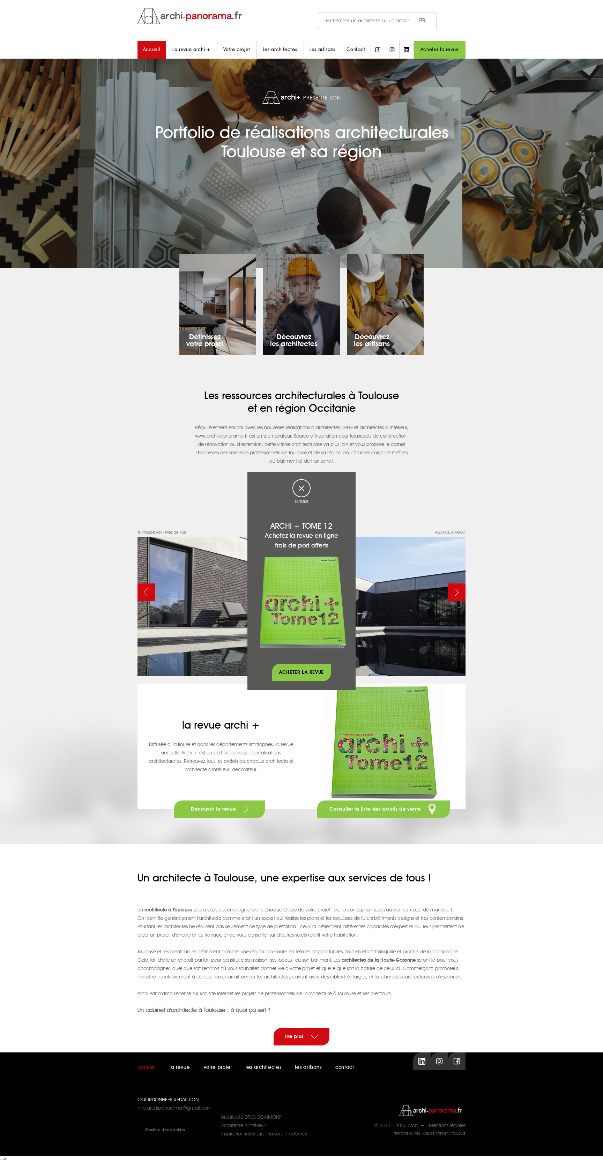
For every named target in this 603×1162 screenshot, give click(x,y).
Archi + (416, 1125)
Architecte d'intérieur (243, 1125)
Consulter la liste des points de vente (375, 809)
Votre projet (236, 49)
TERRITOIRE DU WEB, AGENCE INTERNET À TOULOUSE (430, 1133)
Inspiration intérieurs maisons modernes (264, 1134)
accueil (146, 1067)
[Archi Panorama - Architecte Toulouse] (301, 15)
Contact (356, 49)
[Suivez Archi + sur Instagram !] (392, 50)
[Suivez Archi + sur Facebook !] (378, 50)
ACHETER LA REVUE (301, 672)
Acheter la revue (439, 49)
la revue (180, 1067)
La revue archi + (191, 49)
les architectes (264, 1067)
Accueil (152, 49)
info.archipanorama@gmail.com (174, 1108)
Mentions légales (447, 1125)
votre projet (218, 1067)
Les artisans (322, 49)
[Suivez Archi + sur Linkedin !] (407, 50)
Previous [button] (146, 592)
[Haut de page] (591, 1150)
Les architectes (280, 49)
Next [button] (457, 592)
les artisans (308, 1067)
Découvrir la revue (214, 809)
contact (344, 1067)
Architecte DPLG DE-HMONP (251, 1117)
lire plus (294, 1036)
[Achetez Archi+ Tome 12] (302, 602)
